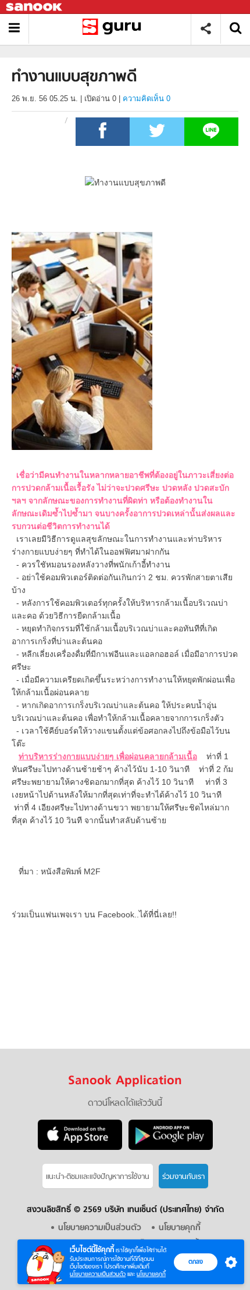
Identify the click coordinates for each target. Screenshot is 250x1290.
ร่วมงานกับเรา (183, 1177)
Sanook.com (35, 7)
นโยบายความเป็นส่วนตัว (98, 1274)
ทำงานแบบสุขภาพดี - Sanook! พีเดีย (114, 29)
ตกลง (195, 1261)
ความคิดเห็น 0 (146, 98)
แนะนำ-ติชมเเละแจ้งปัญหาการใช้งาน (97, 1177)
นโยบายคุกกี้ (151, 1274)
